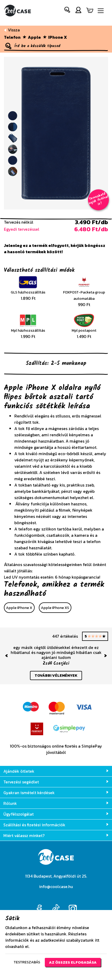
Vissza (13, 30)
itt (97, 940)
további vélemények (56, 675)
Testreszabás (27, 962)
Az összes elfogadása (73, 962)
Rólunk (10, 803)
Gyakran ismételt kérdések (29, 792)
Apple (34, 37)
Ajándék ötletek (18, 771)
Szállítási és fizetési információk (34, 825)
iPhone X (57, 37)
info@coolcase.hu (56, 886)
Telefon (12, 37)
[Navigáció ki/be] (101, 11)
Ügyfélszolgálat (18, 814)
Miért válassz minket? (24, 835)
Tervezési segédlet (21, 782)
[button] (67, 11)
